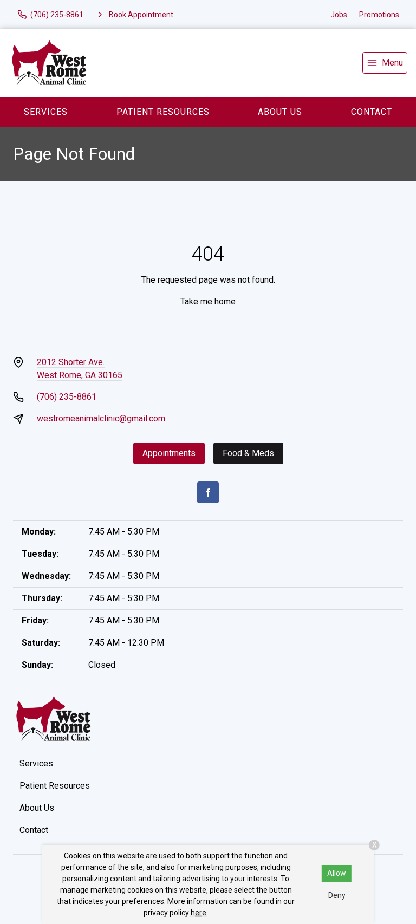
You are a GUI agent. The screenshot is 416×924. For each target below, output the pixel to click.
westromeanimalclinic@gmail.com (101, 418)
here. (199, 912)
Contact (34, 830)
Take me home (208, 301)
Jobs (338, 14)
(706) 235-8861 (66, 397)
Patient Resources (163, 112)
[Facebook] (208, 492)
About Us (280, 112)
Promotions (379, 14)
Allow (336, 873)
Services (46, 112)
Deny (337, 895)
